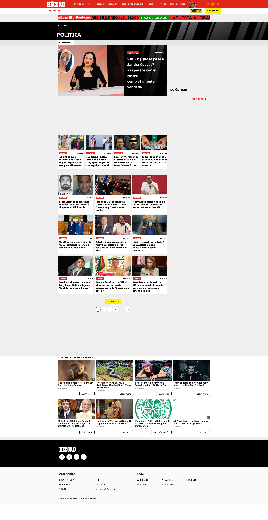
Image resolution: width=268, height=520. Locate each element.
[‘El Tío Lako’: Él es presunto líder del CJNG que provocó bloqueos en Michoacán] (75, 194)
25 (127, 309)
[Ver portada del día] (192, 4)
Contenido (65, 42)
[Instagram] (69, 457)
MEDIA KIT (142, 484)
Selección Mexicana (107, 4)
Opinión (153, 4)
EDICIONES (167, 484)
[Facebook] (62, 457)
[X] (76, 457)
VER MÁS (198, 99)
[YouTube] (84, 457)
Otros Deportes (177, 4)
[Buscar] (207, 4)
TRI (97, 479)
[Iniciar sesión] (219, 4)
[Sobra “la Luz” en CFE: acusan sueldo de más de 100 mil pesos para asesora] (154, 152)
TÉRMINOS (191, 479)
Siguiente (113, 301)
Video (163, 4)
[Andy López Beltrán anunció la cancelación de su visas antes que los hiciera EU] (150, 194)
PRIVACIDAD (167, 479)
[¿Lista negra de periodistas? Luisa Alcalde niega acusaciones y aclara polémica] (150, 234)
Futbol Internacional (132, 4)
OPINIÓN (100, 484)
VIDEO (62, 488)
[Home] (58, 25)
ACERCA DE (143, 479)
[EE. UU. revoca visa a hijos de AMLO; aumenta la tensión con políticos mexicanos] (75, 234)
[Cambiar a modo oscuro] (212, 4)
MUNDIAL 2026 (67, 479)
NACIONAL (64, 484)
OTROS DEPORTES (105, 488)
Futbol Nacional (83, 4)
